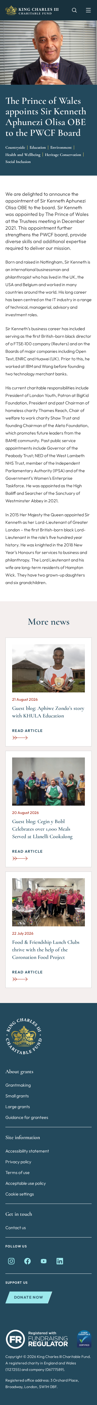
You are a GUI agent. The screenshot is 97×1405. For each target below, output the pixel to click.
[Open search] (72, 10)
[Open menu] (86, 10)
